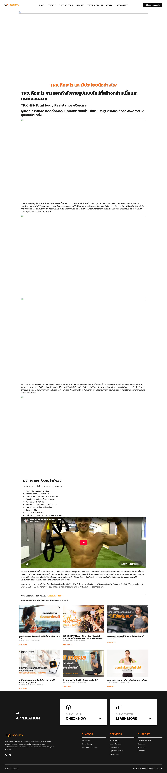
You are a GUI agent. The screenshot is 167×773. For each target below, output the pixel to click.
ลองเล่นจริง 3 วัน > (55, 595)
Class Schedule (66, 5)
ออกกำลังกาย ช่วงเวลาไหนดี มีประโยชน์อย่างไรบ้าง (39, 637)
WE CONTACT (122, 5)
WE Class (110, 5)
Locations (51, 5)
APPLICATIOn (28, 718)
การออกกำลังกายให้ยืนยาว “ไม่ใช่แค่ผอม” (125, 636)
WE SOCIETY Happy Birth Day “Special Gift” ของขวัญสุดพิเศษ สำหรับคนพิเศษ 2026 (83, 637)
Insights (80, 5)
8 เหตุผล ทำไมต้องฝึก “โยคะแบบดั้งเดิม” (80, 680)
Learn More (126, 718)
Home (41, 5)
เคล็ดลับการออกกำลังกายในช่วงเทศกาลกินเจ (127, 680)
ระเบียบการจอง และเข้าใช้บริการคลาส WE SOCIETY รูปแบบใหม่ (37, 681)
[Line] (10, 755)
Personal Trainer (95, 5)
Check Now (76, 718)
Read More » (23, 644)
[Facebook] (6, 755)
